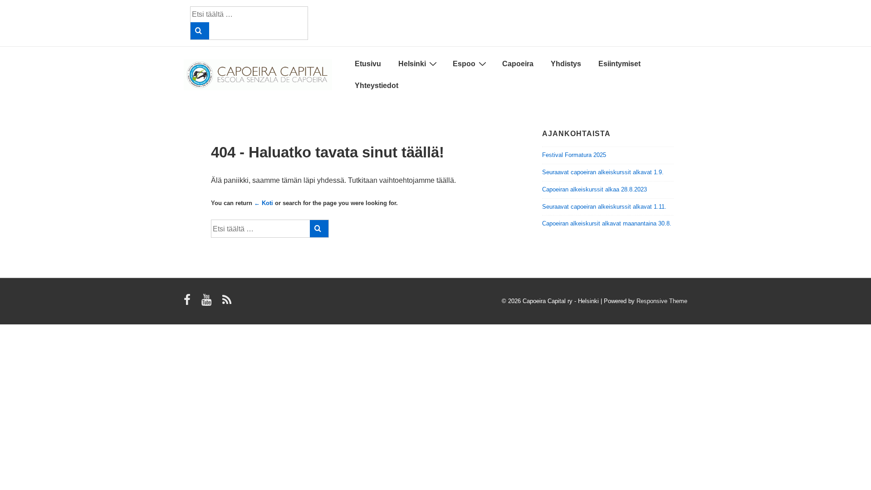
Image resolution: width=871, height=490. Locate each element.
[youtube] (208, 302)
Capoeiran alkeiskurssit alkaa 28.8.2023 (594, 189)
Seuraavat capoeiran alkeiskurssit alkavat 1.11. (604, 206)
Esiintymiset (619, 64)
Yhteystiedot (376, 85)
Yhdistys (566, 64)
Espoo (464, 64)
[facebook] (189, 302)
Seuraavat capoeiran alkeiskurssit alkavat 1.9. (603, 172)
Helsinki (412, 64)
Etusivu (368, 64)
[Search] (200, 30)
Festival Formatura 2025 (574, 155)
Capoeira (517, 64)
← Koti (263, 203)
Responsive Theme (661, 301)
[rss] (228, 302)
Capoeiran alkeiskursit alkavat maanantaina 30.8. (606, 223)
